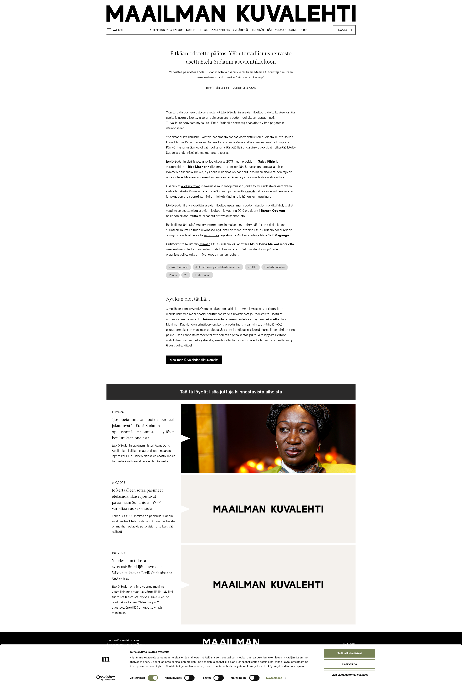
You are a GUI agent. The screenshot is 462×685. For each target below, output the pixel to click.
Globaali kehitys (217, 30)
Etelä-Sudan (202, 275)
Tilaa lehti (344, 30)
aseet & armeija (178, 267)
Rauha (173, 275)
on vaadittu (196, 205)
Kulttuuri (193, 30)
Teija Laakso (221, 88)
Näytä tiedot (274, 677)
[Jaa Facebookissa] (236, 103)
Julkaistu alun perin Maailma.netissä (217, 267)
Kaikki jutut (297, 30)
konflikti (252, 267)
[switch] (189, 678)
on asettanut (211, 112)
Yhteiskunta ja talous (166, 30)
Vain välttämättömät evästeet (350, 674)
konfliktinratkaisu (274, 267)
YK (186, 275)
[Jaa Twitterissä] (213, 103)
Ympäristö (240, 30)
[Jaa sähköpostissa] (248, 103)
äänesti (250, 191)
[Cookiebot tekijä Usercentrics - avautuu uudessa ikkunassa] (105, 678)
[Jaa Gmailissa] (225, 103)
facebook (349, 644)
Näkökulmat (276, 30)
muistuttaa (211, 235)
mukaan (204, 244)
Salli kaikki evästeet (349, 653)
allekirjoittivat (190, 186)
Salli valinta (349, 663)
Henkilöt (257, 30)
